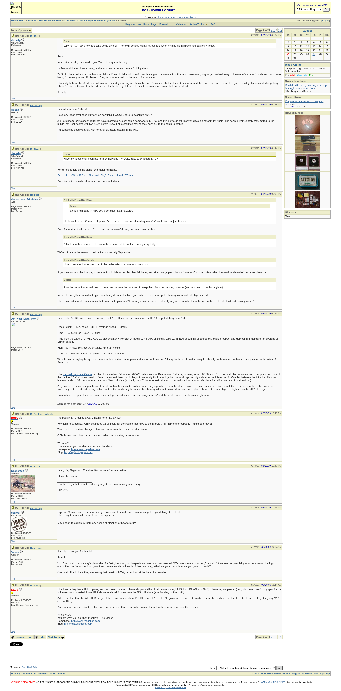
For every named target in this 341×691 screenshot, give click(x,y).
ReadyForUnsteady (296, 85)
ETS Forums (18, 20)
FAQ (213, 24)
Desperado (17, 470)
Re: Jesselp (36, 105)
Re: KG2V (35, 466)
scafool (15, 512)
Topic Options (20, 30)
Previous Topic (23, 637)
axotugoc (313, 85)
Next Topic (54, 637)
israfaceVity (308, 88)
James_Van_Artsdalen (24, 199)
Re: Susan (35, 149)
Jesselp (16, 40)
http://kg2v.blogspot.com (78, 452)
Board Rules (41, 673)
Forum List (165, 24)
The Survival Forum (50, 20)
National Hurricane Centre (77, 374)
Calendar (181, 24)
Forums (32, 20)
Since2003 (27, 667)
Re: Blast (34, 195)
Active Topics (197, 24)
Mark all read (57, 673)
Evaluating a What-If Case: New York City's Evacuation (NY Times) (95, 175)
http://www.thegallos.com (85, 449)
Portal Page (149, 24)
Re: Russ (34, 36)
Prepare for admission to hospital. (304, 101)
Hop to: (212, 668)
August (307, 30)
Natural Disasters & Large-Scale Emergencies (89, 20)
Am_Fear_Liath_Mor (23, 318)
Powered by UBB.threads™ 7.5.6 (170, 687)
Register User (133, 24)
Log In (325, 20)
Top (13, 99)
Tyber (35, 667)
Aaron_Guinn (292, 88)
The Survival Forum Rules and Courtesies (177, 17)
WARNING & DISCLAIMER (273, 682)
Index (42, 637)
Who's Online (293, 64)
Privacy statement (21, 673)
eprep (323, 85)
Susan (15, 109)
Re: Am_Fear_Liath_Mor (41, 414)
